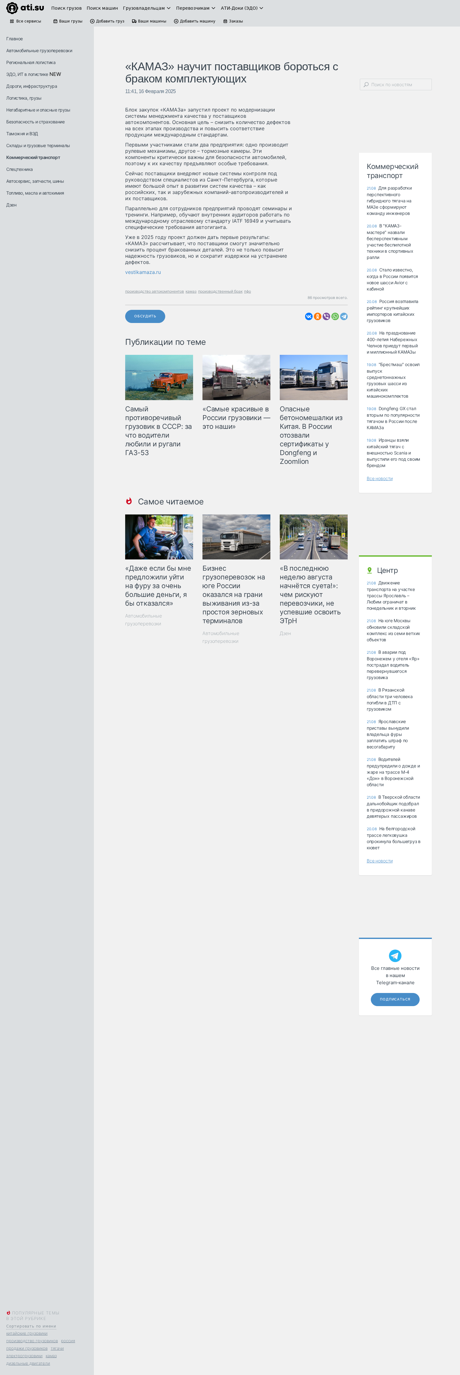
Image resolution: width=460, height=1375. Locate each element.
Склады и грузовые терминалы (38, 145)
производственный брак (220, 291)
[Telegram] (344, 316)
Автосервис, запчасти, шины (35, 181)
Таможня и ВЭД (22, 133)
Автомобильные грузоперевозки (39, 50)
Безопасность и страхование (35, 121)
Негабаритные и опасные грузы (38, 109)
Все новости (380, 478)
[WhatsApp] (335, 316)
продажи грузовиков (27, 1348)
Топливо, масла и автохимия (35, 193)
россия (68, 1340)
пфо (247, 291)
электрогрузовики (24, 1355)
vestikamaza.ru (143, 272)
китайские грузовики (27, 1333)
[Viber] (326, 316)
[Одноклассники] (317, 316)
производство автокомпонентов (154, 291)
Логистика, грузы (23, 98)
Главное (14, 38)
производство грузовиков (32, 1340)
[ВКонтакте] (309, 316)
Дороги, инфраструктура (31, 86)
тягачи (57, 1348)
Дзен (11, 204)
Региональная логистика (30, 62)
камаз (51, 1355)
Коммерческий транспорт (33, 157)
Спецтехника (19, 169)
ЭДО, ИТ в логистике (27, 74)
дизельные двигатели (28, 1363)
